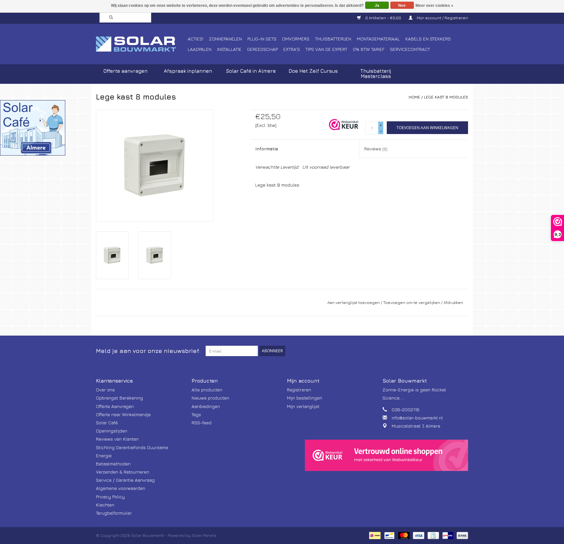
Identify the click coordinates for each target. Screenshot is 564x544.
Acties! (195, 38)
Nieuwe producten (210, 397)
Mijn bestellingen (304, 397)
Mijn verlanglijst (303, 406)
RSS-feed (202, 422)
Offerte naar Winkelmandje (123, 414)
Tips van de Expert (326, 49)
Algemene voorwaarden (120, 488)
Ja (377, 5)
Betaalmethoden (113, 463)
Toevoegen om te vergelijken (412, 302)
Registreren (299, 389)
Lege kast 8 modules (446, 97)
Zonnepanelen (225, 38)
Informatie (266, 148)
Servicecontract (410, 49)
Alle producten (207, 389)
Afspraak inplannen (188, 71)
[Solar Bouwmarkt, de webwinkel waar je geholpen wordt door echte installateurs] (141, 44)
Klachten (105, 504)
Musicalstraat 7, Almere (416, 426)
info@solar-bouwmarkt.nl (417, 417)
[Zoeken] (109, 17)
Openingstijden (111, 430)
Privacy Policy (110, 496)
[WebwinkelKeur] (386, 455)
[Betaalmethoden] (374, 535)
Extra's (291, 49)
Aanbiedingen (206, 406)
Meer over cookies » (434, 5)
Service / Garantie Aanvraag (125, 480)
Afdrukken (453, 302)
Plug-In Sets (261, 38)
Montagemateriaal (378, 38)
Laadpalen (200, 49)
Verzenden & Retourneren (122, 472)
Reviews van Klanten (117, 439)
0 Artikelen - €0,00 (383, 17)
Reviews (375, 148)
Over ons (105, 389)
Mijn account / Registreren (442, 17)
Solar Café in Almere (251, 71)
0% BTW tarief (368, 49)
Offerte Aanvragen (115, 406)
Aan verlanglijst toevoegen (353, 302)
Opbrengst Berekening (119, 397)
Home (414, 97)
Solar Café (107, 422)
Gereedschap (262, 49)
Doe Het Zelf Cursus (313, 71)
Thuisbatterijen (333, 38)
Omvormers (295, 38)
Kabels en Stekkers (428, 38)
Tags (196, 414)
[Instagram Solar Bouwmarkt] (463, 351)
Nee (402, 5)
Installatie (229, 49)
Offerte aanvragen (125, 71)
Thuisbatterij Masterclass (375, 73)
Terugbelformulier (114, 513)
